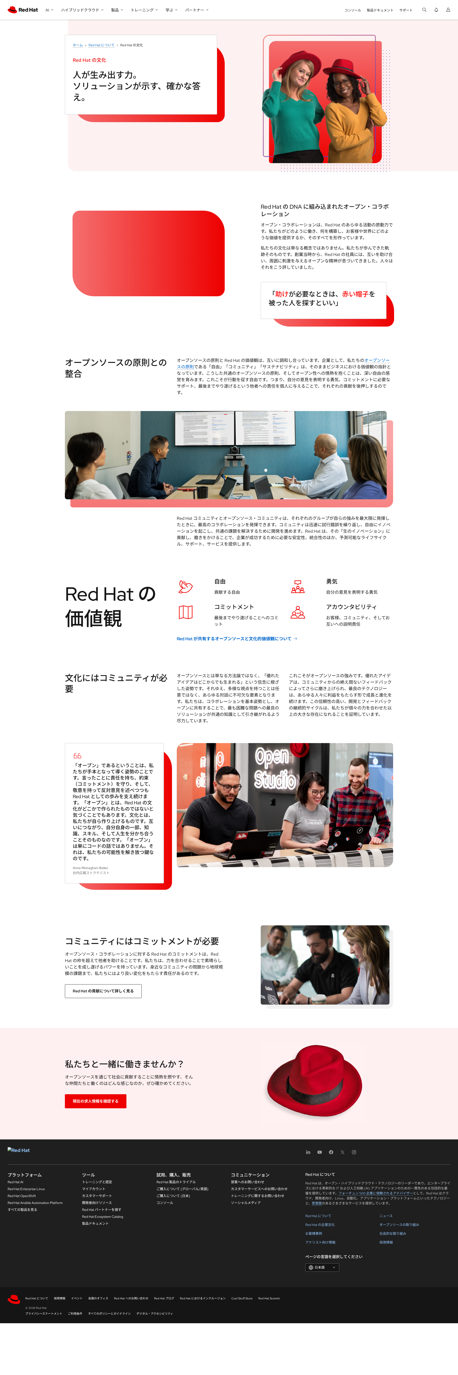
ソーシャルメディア (246, 1203)
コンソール (352, 10)
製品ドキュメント (380, 10)
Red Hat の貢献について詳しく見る (103, 991)
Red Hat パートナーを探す (101, 1210)
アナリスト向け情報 (320, 1242)
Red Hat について (101, 45)
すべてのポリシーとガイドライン (109, 1314)
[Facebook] (331, 1153)
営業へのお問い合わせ (247, 1182)
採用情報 (386, 1242)
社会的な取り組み (393, 1233)
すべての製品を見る (22, 1210)
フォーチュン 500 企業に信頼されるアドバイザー (375, 1193)
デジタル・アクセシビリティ (154, 1314)
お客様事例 (313, 1233)
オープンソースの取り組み (399, 1225)
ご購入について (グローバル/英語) (182, 1189)
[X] (342, 1153)
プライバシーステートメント (43, 1314)
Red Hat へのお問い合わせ (131, 1298)
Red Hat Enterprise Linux (26, 1189)
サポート (406, 10)
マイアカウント (93, 1189)
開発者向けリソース (97, 1203)
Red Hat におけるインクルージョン (203, 1298)
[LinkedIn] (308, 1153)
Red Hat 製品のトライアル (176, 1182)
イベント (77, 1298)
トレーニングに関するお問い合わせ (257, 1196)
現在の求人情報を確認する (96, 1101)
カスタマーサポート (97, 1196)
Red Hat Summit (269, 1298)
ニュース (386, 1216)
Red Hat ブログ (164, 1298)
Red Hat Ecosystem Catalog (102, 1216)
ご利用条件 (75, 1314)
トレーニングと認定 (97, 1182)
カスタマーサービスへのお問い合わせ (259, 1189)
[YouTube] (320, 1153)
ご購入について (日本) (173, 1196)
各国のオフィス (98, 1298)
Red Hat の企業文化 (320, 1225)
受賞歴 (317, 1203)
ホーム (78, 45)
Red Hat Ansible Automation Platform (35, 1203)
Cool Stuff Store (242, 1298)
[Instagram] (354, 1153)
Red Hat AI (15, 1182)
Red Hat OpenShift (22, 1196)
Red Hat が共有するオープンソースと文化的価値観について (234, 638)
